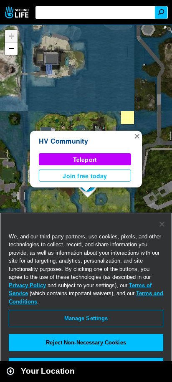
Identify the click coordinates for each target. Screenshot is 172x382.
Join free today (85, 176)
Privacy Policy (27, 285)
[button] (137, 136)
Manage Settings (86, 318)
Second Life (17, 12)
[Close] (162, 224)
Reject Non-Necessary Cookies (86, 342)
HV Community (63, 141)
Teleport (85, 159)
